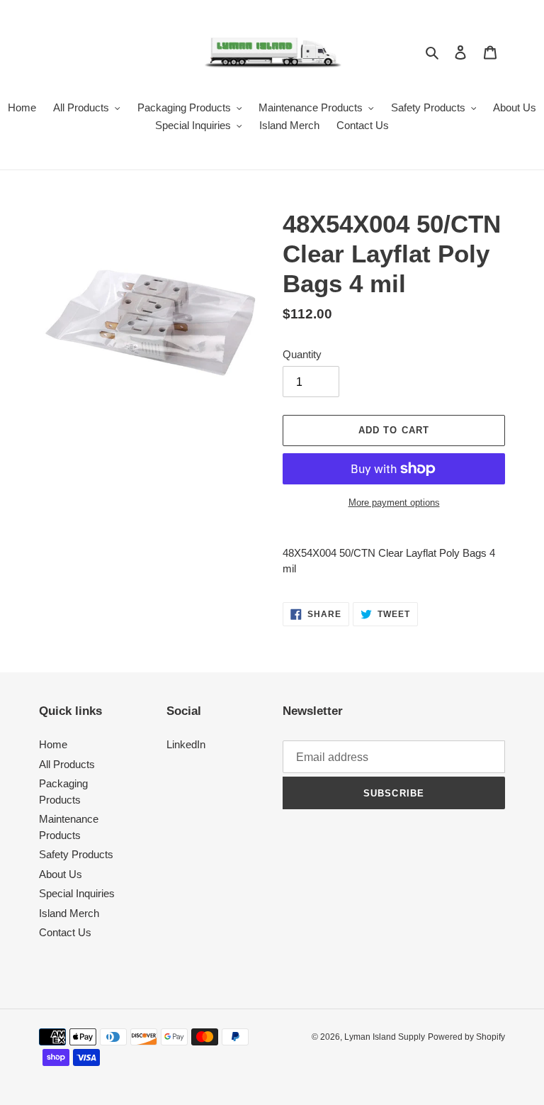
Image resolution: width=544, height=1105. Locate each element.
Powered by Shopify (466, 1037)
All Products (67, 764)
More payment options (394, 502)
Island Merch (69, 913)
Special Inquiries (77, 893)
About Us (60, 874)
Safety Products (76, 854)
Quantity (302, 354)
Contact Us (65, 932)
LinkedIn (185, 744)
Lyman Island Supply (384, 1037)
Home (53, 744)
